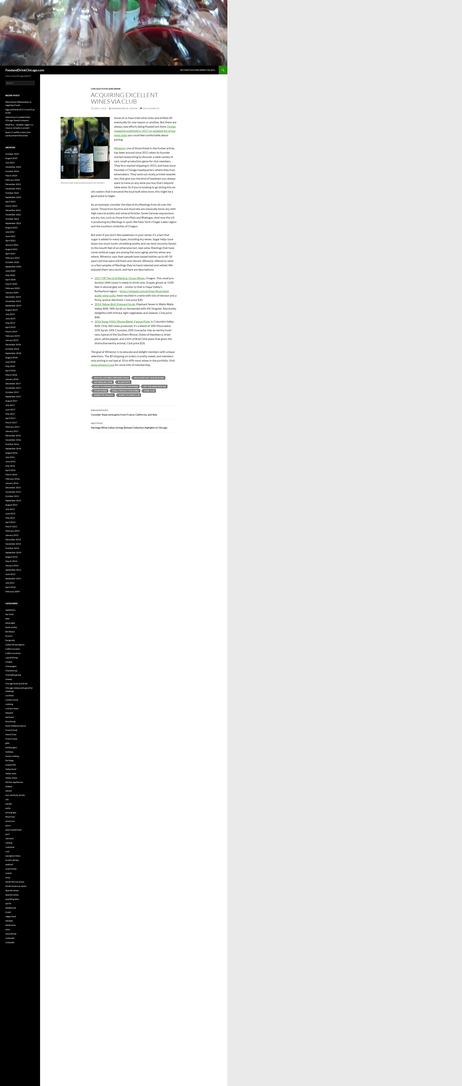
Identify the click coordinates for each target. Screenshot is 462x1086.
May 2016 (10, 465)
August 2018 (11, 357)
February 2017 (12, 426)
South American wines (15, 886)
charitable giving (13, 675)
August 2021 (11, 249)
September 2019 (13, 305)
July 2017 (10, 405)
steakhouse (10, 907)
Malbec (8, 786)
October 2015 (12, 496)
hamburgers (11, 747)
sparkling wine (12, 899)
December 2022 (13, 210)
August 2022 (11, 227)
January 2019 (11, 340)
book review (11, 627)
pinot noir (10, 821)
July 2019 (10, 314)
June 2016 (10, 461)
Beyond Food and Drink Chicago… (198, 70)
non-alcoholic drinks (15, 795)
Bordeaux (10, 631)
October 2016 (12, 444)
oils (7, 799)
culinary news (11, 708)
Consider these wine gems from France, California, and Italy (124, 412)
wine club (149, 391)
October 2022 (12, 219)
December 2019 (13, 297)
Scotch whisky (12, 860)
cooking (9, 704)
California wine (12, 649)
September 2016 (13, 448)
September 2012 (13, 569)
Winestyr (119, 148)
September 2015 (13, 500)
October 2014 (12, 548)
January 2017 (11, 431)
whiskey (9, 920)
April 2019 (10, 327)
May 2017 (10, 413)
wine (7, 929)
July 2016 (10, 457)
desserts (9, 712)
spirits (8, 903)
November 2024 (13, 167)
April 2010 (10, 587)
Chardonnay (11, 670)
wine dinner (11, 933)
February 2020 (12, 288)
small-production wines (125, 391)
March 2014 (11, 561)
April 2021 (10, 253)
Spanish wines (12, 890)
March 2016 (11, 474)
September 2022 (13, 223)
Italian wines (11, 777)
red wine (9, 838)
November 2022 (13, 214)
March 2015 (11, 526)
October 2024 (12, 171)
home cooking (12, 756)
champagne (10, 666)
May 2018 (10, 366)
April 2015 (10, 522)
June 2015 (10, 513)
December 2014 (13, 539)
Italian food (10, 769)
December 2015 (13, 487)
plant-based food (13, 829)
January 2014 (11, 565)
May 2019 (10, 323)
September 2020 (13, 266)
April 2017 (10, 418)
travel (8, 912)
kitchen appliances (14, 782)
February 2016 (12, 478)
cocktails (9, 695)
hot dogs (9, 760)
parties (8, 803)
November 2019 (13, 301)
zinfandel (9, 938)
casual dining (11, 657)
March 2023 (11, 206)
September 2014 (13, 552)
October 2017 (12, 392)
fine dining (10, 721)
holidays (9, 751)
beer (7, 618)
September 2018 (13, 353)
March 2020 (11, 284)
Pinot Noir (10, 816)
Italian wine (10, 773)
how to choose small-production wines (116, 386)
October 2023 (12, 193)
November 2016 (13, 439)
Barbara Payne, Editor (124, 108)
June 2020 (10, 271)
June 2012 (10, 574)
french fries (10, 734)
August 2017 (11, 400)
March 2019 (11, 331)
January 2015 (11, 535)
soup (7, 877)
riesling (8, 842)
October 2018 (12, 348)
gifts (7, 743)
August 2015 (11, 504)
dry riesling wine (103, 382)
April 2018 (10, 370)
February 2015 (12, 530)
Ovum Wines (100, 391)
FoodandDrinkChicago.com (24, 70)
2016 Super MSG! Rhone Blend (149, 378)
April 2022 (10, 240)
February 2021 (12, 258)
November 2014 (13, 543)
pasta (7, 808)
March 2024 (11, 175)
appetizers (10, 610)
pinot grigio (10, 812)
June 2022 (10, 236)
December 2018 (13, 344)
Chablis (8, 662)
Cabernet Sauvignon (15, 644)
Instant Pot (10, 764)
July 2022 (10, 232)
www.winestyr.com (102, 364)
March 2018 (11, 374)
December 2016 (13, 435)
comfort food (11, 699)
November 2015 (13, 491)
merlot (8, 790)
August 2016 (11, 452)
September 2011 (13, 578)
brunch (8, 636)
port (7, 834)
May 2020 (10, 275)
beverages (10, 623)
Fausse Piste (123, 382)
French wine (11, 738)
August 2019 (11, 310)
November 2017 (13, 387)
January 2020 (11, 292)
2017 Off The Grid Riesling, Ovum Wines (120, 278)
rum (7, 851)
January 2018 (11, 379)
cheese (8, 679)
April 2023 (10, 201)
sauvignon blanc (13, 855)
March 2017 (11, 422)
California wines (13, 653)
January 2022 (11, 245)
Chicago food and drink (106, 88)
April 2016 (10, 470)
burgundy (10, 640)
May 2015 (10, 517)
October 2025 (12, 154)
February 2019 (12, 336)
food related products (15, 725)
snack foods (11, 868)
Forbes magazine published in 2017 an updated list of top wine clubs (145, 131)
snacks (8, 873)
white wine (10, 925)
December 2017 (13, 383)
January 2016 (11, 483)
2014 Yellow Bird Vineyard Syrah (115, 304)
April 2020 (10, 279)
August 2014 (11, 556)
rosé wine (9, 847)
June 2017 (10, 409)
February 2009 (12, 591)
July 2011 (10, 582)
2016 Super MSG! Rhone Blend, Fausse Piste (122, 321)
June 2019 (10, 318)
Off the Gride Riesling (154, 386)
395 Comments (151, 108)
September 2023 (13, 197)
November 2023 (13, 188)
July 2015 (10, 509)
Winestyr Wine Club (129, 395)
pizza (7, 825)
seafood (9, 864)
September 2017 (13, 396)
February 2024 (12, 180)
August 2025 (11, 158)
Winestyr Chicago (104, 395)
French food (11, 730)
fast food (9, 717)
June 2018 (10, 361)
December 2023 (13, 184)
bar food (9, 614)
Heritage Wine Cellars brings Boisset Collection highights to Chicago (129, 425)
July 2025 (10, 162)
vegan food (10, 916)
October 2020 (12, 262)
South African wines (14, 881)
